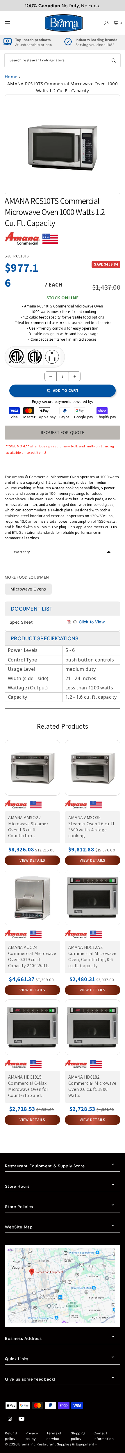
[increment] (75, 376)
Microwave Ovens (28, 589)
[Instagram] (10, 1419)
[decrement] (50, 376)
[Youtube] (21, 1419)
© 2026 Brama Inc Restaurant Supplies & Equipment (49, 1444)
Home (11, 76)
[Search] (114, 60)
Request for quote (63, 432)
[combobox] (62, 60)
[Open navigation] (21, 23)
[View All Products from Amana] (22, 241)
